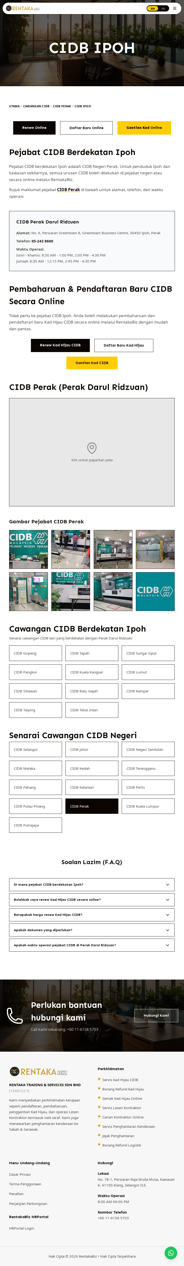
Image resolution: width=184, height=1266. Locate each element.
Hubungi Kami (156, 1015)
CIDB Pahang (25, 787)
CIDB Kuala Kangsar (86, 672)
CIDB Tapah (80, 653)
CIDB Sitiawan (25, 691)
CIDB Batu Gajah (84, 691)
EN (163, 8)
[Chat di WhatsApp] (171, 1253)
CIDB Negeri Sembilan (145, 749)
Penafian (16, 1194)
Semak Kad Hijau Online (122, 1098)
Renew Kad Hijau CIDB (60, 345)
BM (153, 8)
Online (144, 127)
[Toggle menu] (174, 8)
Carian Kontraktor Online (123, 1117)
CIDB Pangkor (25, 672)
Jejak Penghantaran (118, 1135)
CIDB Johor (79, 749)
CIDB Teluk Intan (84, 709)
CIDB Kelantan (82, 787)
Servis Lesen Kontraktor (121, 1107)
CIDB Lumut (137, 672)
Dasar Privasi (20, 1174)
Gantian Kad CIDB (92, 363)
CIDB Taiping (24, 709)
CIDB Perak (62, 106)
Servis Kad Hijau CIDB (120, 1079)
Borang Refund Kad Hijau (123, 1089)
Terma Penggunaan (25, 1184)
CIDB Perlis (136, 787)
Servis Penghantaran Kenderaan (128, 1126)
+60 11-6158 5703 (113, 1217)
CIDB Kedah (80, 768)
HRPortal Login (21, 1228)
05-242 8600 (42, 241)
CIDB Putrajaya (26, 825)
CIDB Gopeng (25, 653)
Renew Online (34, 127)
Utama (14, 106)
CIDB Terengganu (141, 768)
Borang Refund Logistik (121, 1145)
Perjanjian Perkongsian (28, 1203)
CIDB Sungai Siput (142, 653)
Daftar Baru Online (86, 128)
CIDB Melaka (24, 768)
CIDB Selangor (26, 749)
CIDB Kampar (138, 691)
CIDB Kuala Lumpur (143, 806)
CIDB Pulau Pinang (29, 806)
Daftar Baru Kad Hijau (124, 345)
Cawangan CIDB (36, 106)
